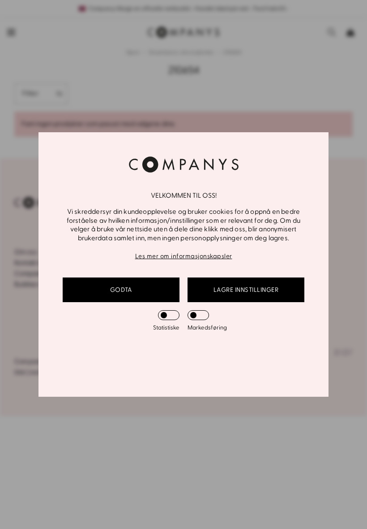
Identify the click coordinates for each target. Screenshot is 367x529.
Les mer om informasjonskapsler (183, 256)
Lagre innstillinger (246, 290)
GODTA (121, 290)
